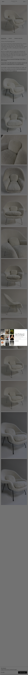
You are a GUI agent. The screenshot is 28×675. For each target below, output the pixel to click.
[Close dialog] (26, 330)
